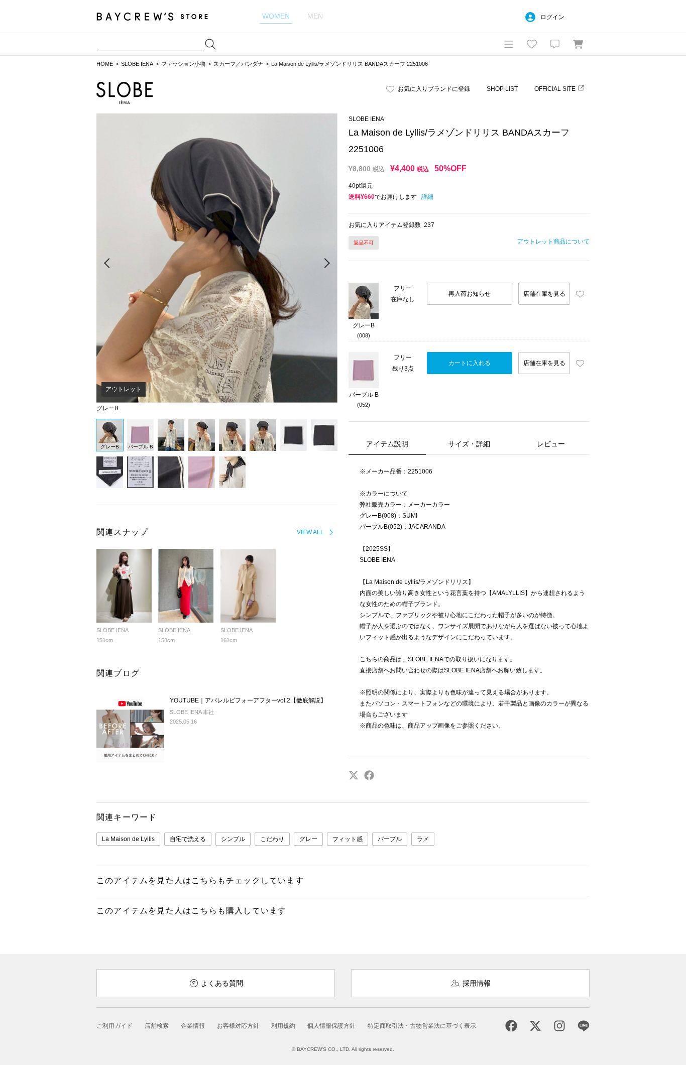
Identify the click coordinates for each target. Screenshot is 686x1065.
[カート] (578, 44)
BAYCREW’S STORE (159, 16)
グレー (308, 839)
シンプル (233, 839)
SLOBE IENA (137, 64)
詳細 (427, 196)
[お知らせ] (554, 44)
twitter (354, 775)
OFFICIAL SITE (555, 88)
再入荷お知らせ (469, 293)
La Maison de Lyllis (128, 839)
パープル (390, 839)
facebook (369, 775)
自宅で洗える (188, 839)
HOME (104, 64)
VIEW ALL (310, 532)
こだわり (272, 839)
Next (326, 264)
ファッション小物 (183, 64)
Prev (107, 264)
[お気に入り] (531, 44)
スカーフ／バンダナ (238, 64)
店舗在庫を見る (544, 293)
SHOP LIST (502, 88)
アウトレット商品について (553, 241)
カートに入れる (469, 363)
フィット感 (347, 839)
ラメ (423, 839)
